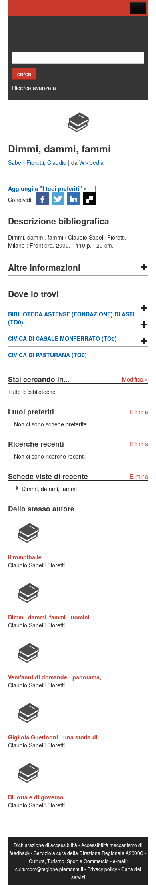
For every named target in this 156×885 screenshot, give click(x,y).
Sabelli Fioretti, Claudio (38, 162)
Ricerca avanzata (34, 88)
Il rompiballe (25, 557)
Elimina (139, 412)
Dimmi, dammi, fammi (49, 489)
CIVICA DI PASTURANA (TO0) (47, 355)
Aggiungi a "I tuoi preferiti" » (47, 188)
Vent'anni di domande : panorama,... (57, 677)
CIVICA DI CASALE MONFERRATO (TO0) (62, 338)
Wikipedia (91, 162)
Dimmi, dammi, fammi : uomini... (51, 617)
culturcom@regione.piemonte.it (49, 868)
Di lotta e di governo (36, 797)
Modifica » (135, 379)
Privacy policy (102, 868)
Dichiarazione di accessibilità (45, 844)
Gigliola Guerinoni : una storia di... (55, 737)
